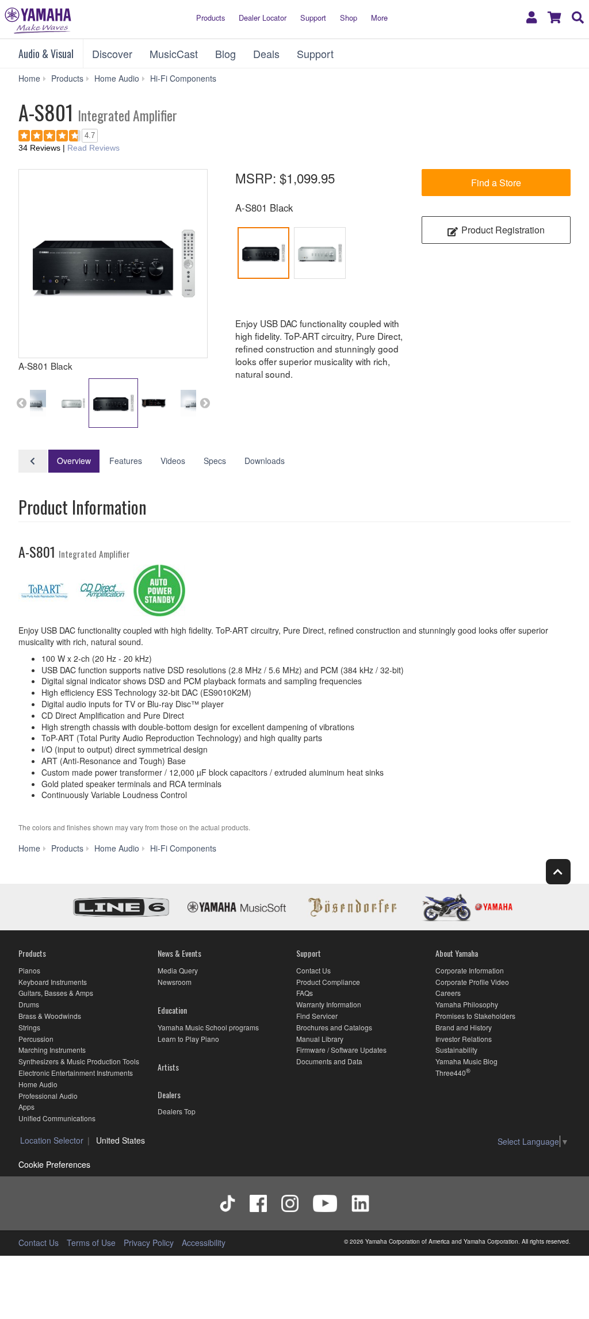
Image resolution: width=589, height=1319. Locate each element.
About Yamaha (456, 953)
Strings (29, 1027)
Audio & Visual (46, 53)
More (379, 17)
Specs (215, 460)
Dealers (169, 1094)
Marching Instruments (52, 1050)
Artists (168, 1067)
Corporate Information (469, 970)
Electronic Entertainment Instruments (75, 1073)
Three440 (450, 1073)
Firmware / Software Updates (341, 1050)
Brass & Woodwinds (49, 1016)
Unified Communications (56, 1118)
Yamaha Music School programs (208, 1027)
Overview (74, 460)
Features (125, 460)
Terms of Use (91, 1242)
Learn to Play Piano (188, 1039)
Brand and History (463, 1027)
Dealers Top (177, 1111)
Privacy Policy (149, 1242)
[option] (113, 263)
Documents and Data (329, 1061)
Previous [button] (21, 403)
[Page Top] (558, 871)
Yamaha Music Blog (466, 1061)
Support (313, 17)
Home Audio (38, 1084)
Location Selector (51, 1140)
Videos (172, 460)
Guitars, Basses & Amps (55, 993)
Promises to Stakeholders (475, 1016)
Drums (28, 1004)
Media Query (178, 970)
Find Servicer (317, 1016)
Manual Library (319, 1039)
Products (210, 17)
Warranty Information (328, 1004)
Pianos (29, 970)
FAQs (304, 993)
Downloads (264, 460)
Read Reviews (93, 147)
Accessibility (203, 1242)
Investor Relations (463, 1039)
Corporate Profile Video (472, 982)
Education (172, 1010)
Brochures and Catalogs (334, 1027)
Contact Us (313, 970)
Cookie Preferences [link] (54, 1164)
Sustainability (456, 1050)
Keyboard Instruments (52, 982)
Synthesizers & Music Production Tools (78, 1061)
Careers (448, 993)
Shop (348, 17)
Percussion (35, 1039)
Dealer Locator (262, 17)
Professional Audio (48, 1096)
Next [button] (205, 403)
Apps (26, 1106)
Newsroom (175, 982)
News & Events (179, 953)
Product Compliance (328, 982)
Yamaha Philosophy (466, 1004)
